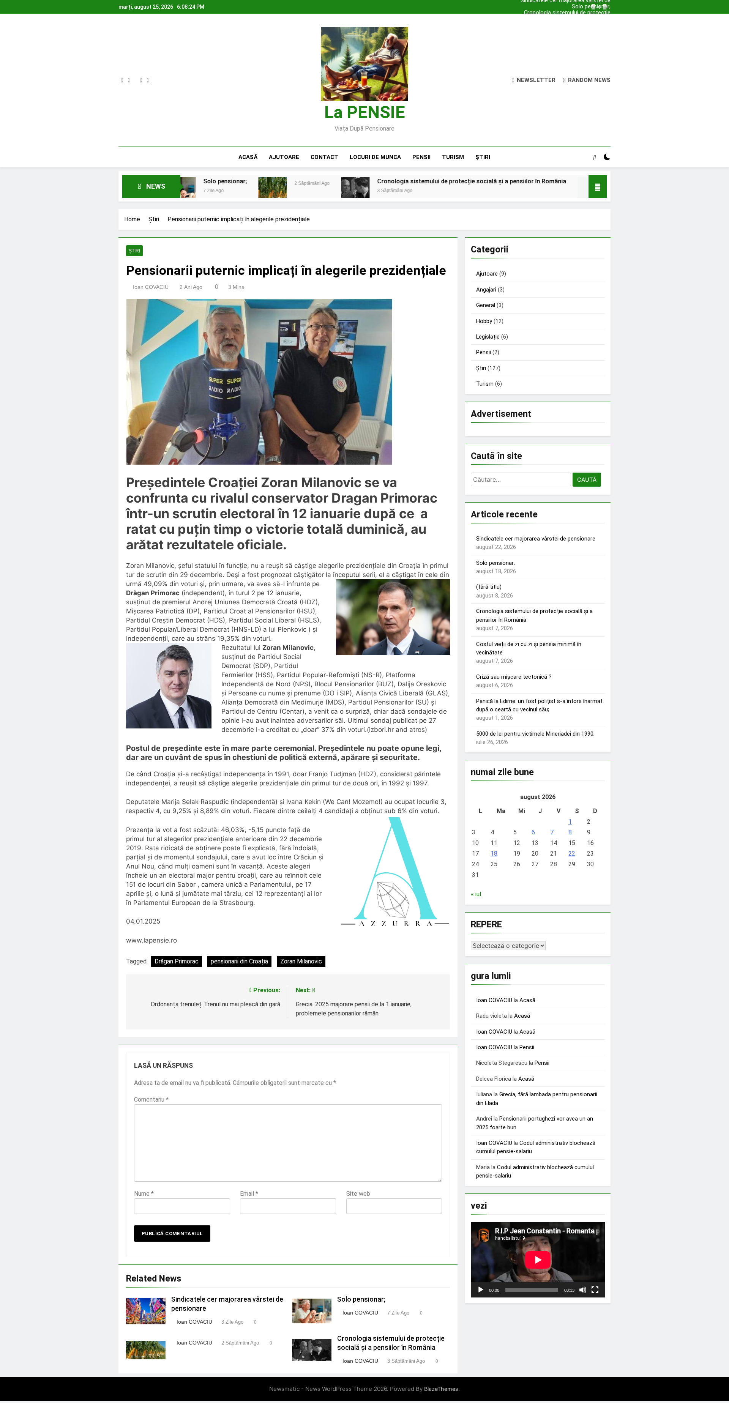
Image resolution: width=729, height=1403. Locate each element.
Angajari (486, 289)
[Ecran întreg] (595, 1290)
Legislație (488, 336)
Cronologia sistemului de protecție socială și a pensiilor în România (567, 13)
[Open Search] (594, 157)
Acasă (247, 157)
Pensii (421, 157)
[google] (141, 80)
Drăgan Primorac (177, 961)
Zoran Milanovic (301, 961)
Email (249, 1193)
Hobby (484, 321)
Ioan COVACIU (151, 287)
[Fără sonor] (583, 1290)
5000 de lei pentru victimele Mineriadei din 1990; (535, 733)
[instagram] (129, 80)
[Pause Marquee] (598, 186)
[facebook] (122, 80)
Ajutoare (284, 157)
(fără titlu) (489, 586)
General (485, 305)
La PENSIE (364, 112)
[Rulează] (480, 1290)
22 (571, 853)
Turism (453, 157)
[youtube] (148, 80)
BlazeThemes (441, 1389)
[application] (538, 1259)
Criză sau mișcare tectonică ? (514, 676)
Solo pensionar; (591, 7)
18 (494, 853)
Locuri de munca (375, 157)
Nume (144, 1193)
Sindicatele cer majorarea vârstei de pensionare (566, 19)
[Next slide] (605, 7)
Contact (324, 157)
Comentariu (151, 1099)
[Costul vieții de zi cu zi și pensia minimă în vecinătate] (508, 191)
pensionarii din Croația (239, 961)
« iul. (476, 894)
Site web (358, 1193)
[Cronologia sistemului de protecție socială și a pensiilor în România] (272, 191)
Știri (482, 157)
